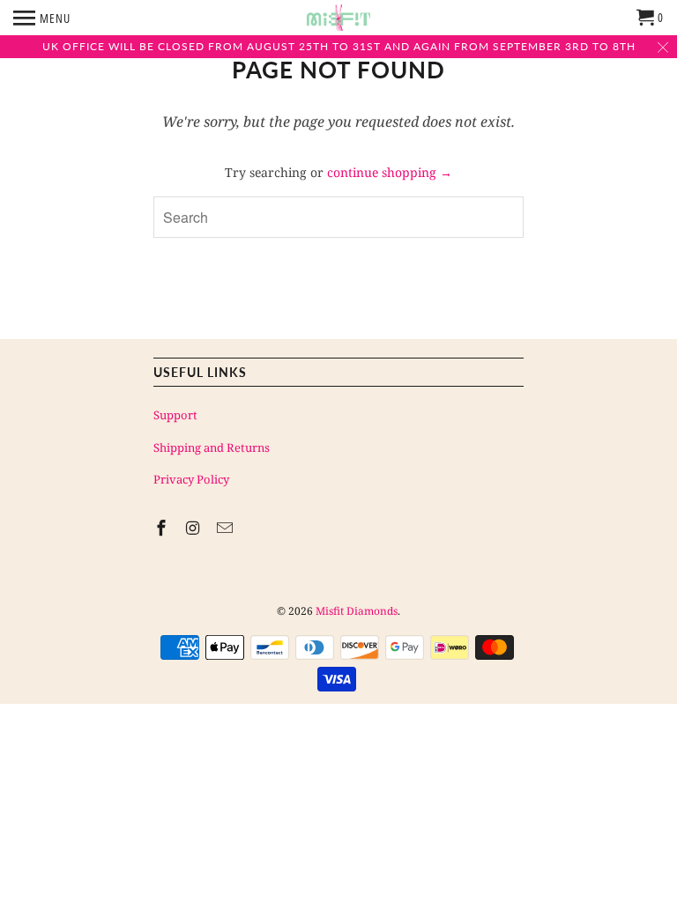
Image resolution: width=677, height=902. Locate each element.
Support (175, 415)
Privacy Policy (191, 479)
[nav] (42, 17)
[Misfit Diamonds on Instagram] (195, 527)
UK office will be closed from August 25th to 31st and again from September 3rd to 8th (339, 46)
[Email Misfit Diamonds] (226, 527)
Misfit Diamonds (357, 610)
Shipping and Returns (211, 447)
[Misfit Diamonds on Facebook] (163, 527)
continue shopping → (389, 172)
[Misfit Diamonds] (338, 17)
